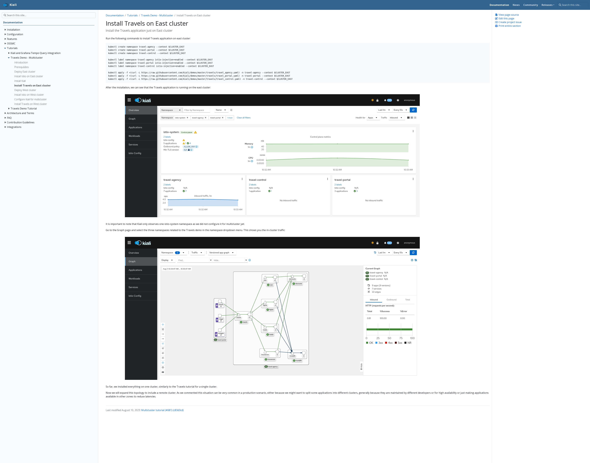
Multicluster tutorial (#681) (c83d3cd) (162, 410)
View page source (508, 14)
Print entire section (509, 26)
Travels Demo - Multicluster (157, 15)
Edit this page (506, 18)
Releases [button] (547, 5)
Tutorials (132, 15)
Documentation (115, 15)
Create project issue (510, 22)
